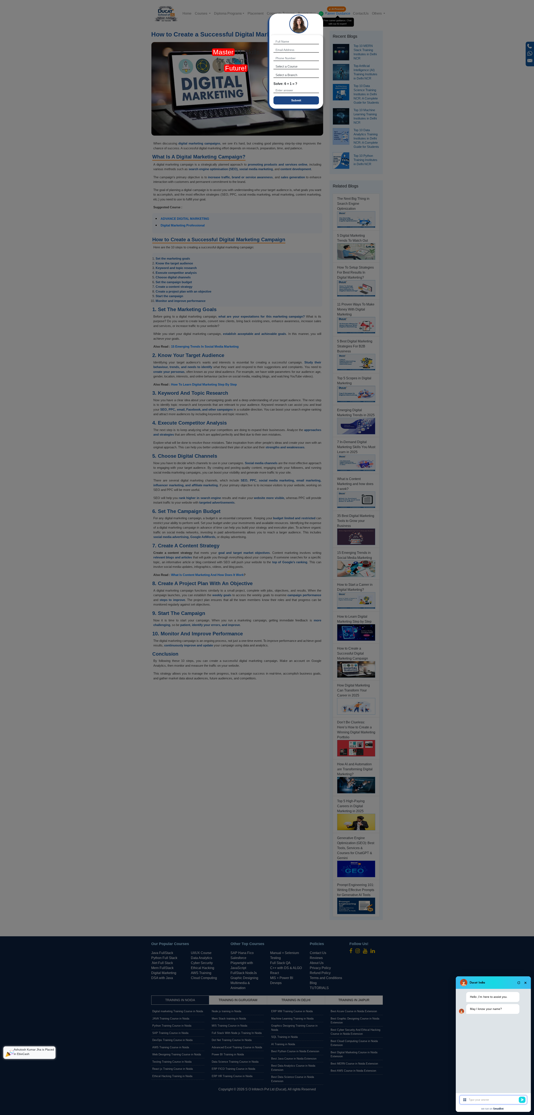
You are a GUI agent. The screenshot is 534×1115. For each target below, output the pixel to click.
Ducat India (477, 982)
